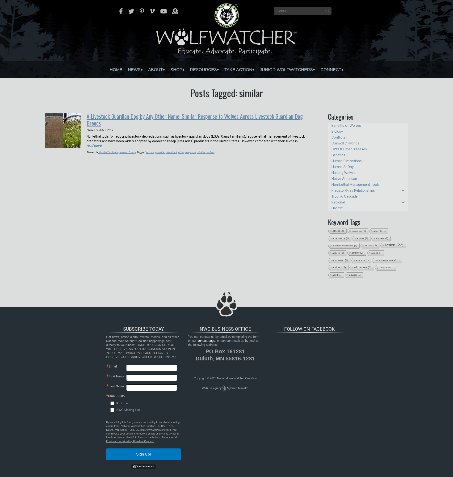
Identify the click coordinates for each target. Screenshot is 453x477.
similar (201, 152)
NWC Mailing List (128, 410)
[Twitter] (131, 11)
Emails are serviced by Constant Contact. (130, 441)
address (339, 267)
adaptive (362, 260)
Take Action (238, 69)
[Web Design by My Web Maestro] (224, 388)
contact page (206, 340)
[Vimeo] (152, 11)
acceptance (340, 238)
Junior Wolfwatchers (286, 69)
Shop (176, 69)
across (150, 152)
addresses (362, 267)
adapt (376, 253)
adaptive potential (387, 260)
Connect (330, 69)
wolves (210, 152)
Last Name (116, 386)
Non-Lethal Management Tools (116, 152)
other (181, 152)
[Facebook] (121, 11)
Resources (203, 69)
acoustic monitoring (344, 245)
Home (116, 69)
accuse (362, 238)
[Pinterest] (142, 11)
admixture (386, 267)
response (190, 152)
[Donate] (175, 11)
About (155, 69)
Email (113, 366)
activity (358, 252)
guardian (160, 152)
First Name (116, 376)
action (394, 245)
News (134, 69)
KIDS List (123, 403)
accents (379, 231)
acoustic (382, 238)
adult (336, 275)
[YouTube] (163, 11)
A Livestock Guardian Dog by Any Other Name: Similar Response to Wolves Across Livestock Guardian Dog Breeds (195, 119)
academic (359, 231)
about (338, 230)
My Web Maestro (237, 388)
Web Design (210, 388)
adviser (355, 275)
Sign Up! (143, 454)
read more (94, 146)
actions (338, 253)
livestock (171, 152)
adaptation (340, 260)
